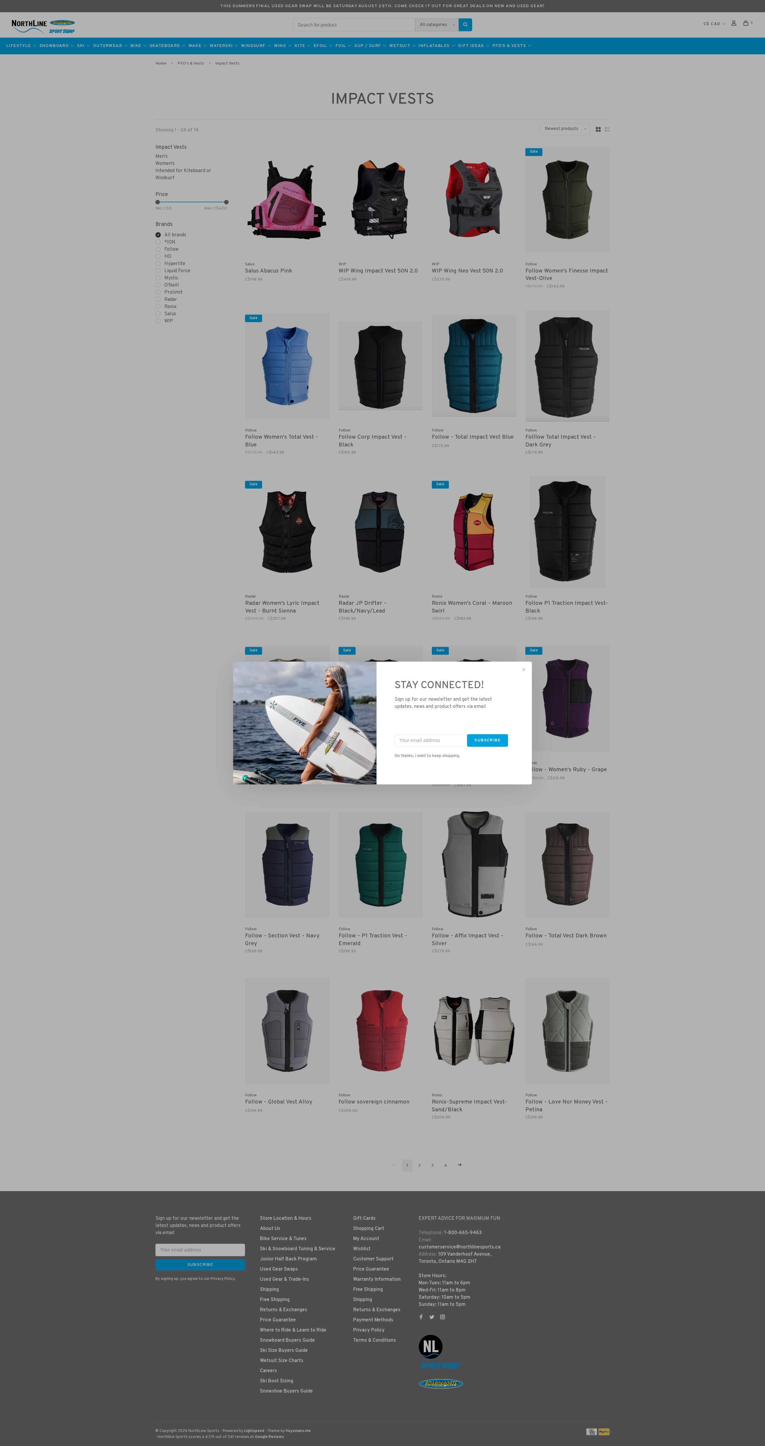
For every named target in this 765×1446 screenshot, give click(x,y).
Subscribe (488, 740)
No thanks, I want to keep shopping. (427, 755)
